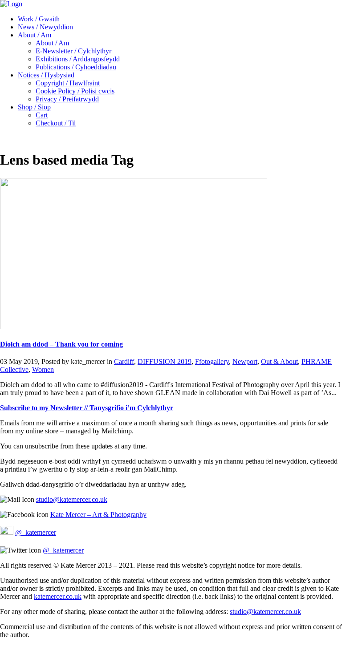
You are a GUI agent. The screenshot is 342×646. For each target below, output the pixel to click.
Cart (42, 115)
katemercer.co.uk (57, 596)
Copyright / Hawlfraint (68, 83)
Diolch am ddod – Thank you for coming (61, 344)
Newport (244, 361)
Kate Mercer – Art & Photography (98, 514)
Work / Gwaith (39, 19)
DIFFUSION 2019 (164, 361)
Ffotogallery (212, 361)
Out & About (279, 361)
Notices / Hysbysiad (46, 75)
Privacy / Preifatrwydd (67, 99)
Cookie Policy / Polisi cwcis (75, 91)
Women (43, 369)
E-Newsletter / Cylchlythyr (73, 51)
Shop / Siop (34, 107)
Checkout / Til (56, 123)
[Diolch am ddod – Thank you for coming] (133, 327)
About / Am (34, 35)
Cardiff (124, 361)
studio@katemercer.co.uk (71, 499)
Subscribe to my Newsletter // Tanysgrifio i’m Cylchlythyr (86, 408)
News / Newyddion (45, 27)
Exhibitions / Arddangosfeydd (78, 59)
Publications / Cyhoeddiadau (76, 67)
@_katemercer (35, 532)
